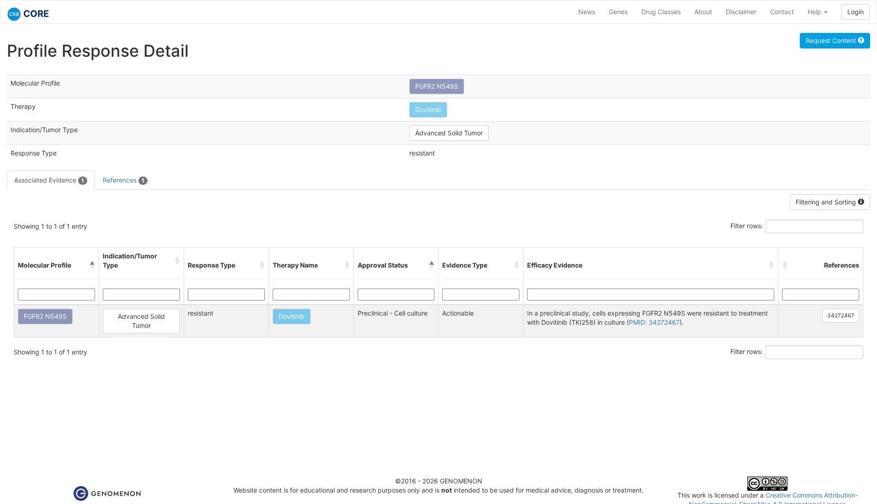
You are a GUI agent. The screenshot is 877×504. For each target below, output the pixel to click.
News (586, 12)
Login (855, 12)
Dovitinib (428, 109)
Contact (782, 12)
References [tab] (123, 180)
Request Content (832, 40)
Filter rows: (746, 226)
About (703, 12)
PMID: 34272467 (654, 322)
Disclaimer (741, 12)
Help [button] (815, 12)
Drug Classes (661, 12)
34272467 (840, 315)
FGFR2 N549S (436, 86)
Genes (618, 12)
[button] (92, 265)
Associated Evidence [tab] (49, 180)
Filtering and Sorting (827, 202)
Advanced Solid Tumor (449, 133)
